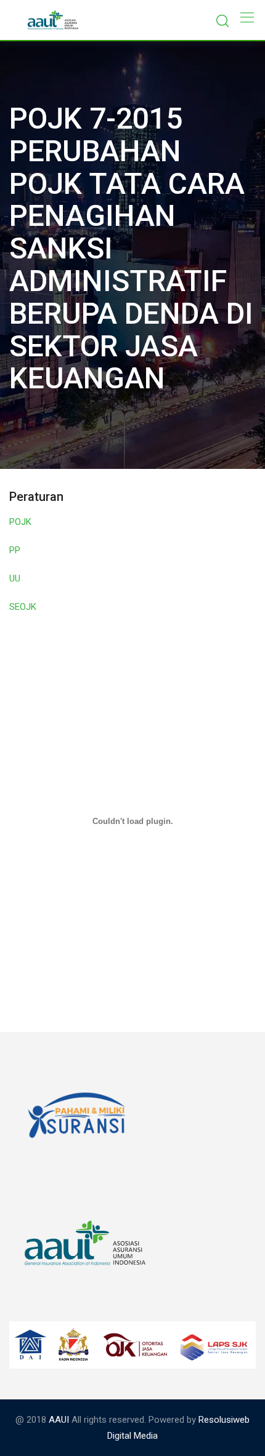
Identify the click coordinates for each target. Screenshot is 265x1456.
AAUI (59, 1419)
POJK (20, 521)
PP (14, 550)
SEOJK (22, 606)
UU (14, 578)
